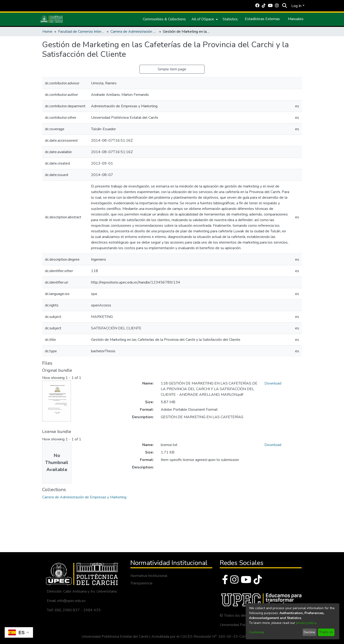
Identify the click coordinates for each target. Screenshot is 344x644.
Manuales (296, 19)
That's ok (326, 632)
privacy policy (306, 623)
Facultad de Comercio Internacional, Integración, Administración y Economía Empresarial (81, 31)
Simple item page (172, 69)
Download (272, 383)
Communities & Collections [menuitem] (164, 19)
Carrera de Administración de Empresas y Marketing (133, 31)
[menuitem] (204, 19)
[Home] (51, 19)
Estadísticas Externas (262, 19)
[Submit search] (284, 6)
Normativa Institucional (148, 575)
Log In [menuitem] (296, 5)
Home (47, 31)
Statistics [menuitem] (230, 19)
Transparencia (141, 583)
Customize (256, 632)
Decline (309, 632)
